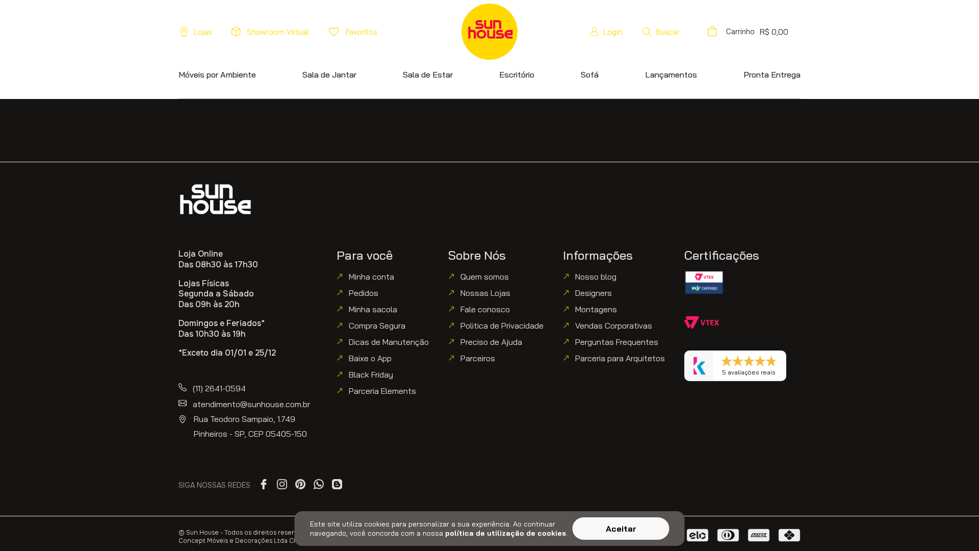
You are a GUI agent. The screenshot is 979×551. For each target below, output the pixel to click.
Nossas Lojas (485, 293)
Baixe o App (370, 358)
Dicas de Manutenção (389, 342)
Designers (593, 293)
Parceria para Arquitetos (620, 358)
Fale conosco (485, 309)
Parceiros (477, 358)
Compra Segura (377, 325)
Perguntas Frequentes (616, 342)
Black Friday (371, 374)
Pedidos (363, 293)
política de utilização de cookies (505, 533)
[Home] (215, 199)
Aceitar (621, 528)
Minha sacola (373, 309)
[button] (660, 32)
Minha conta (371, 276)
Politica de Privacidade (502, 325)
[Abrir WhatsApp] (953, 525)
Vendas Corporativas (613, 325)
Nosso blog (595, 276)
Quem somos (484, 276)
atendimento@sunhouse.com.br (251, 404)
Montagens (596, 309)
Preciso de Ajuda (491, 342)
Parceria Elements (382, 391)
